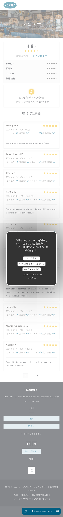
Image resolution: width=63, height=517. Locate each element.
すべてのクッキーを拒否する (31, 264)
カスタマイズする (31, 269)
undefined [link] (32, 278)
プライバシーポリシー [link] (32, 274)
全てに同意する (31, 258)
